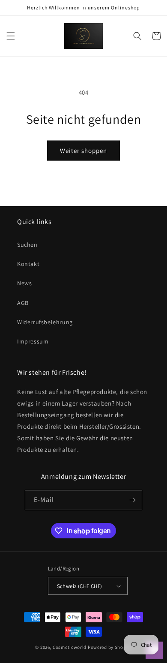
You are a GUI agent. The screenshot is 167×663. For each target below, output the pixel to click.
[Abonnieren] (132, 500)
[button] (10, 36)
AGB (23, 303)
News (24, 283)
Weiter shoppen (83, 150)
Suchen (27, 244)
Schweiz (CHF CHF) (79, 586)
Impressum (32, 341)
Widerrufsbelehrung (45, 322)
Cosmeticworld (69, 647)
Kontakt (28, 264)
